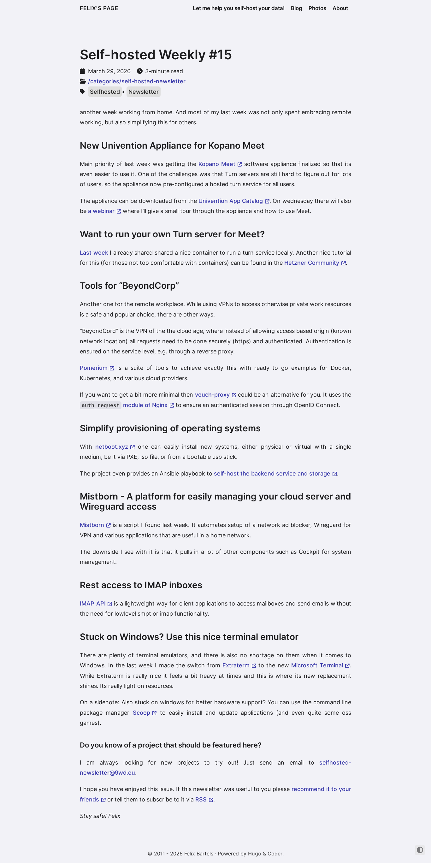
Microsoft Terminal (317, 665)
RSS (201, 799)
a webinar (101, 211)
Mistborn (92, 525)
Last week (94, 252)
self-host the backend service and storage (272, 473)
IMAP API (93, 603)
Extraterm (236, 665)
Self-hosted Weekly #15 (156, 54)
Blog (296, 8)
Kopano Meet (216, 164)
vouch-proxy (212, 394)
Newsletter (143, 91)
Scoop (141, 712)
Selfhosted (105, 91)
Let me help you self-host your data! (239, 8)
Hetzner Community (311, 262)
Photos (317, 8)
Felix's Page (99, 8)
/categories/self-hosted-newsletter (137, 81)
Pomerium (94, 367)
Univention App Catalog (230, 201)
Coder (275, 853)
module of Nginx (125, 405)
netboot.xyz (111, 446)
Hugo (254, 853)
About (340, 8)
